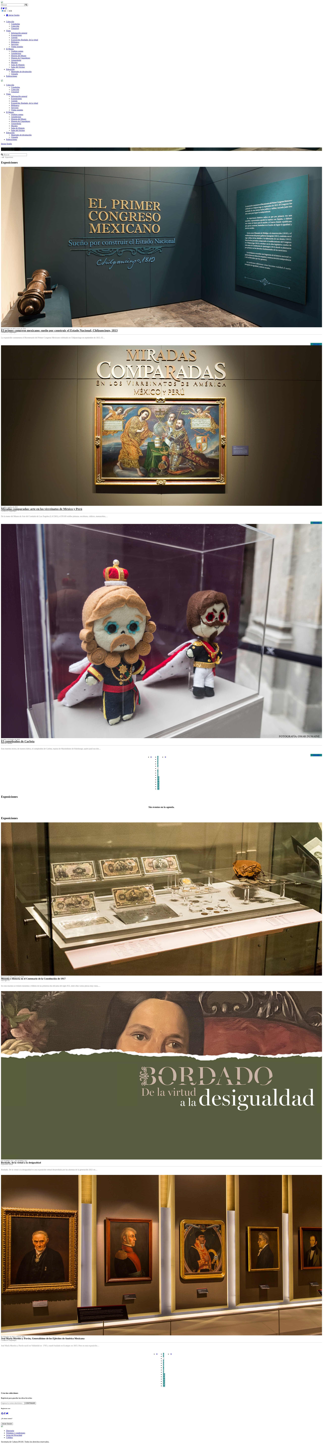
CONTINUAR (30, 1403)
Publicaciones (11, 76)
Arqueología (16, 60)
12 (158, 782)
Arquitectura (16, 53)
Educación (10, 69)
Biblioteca (15, 42)
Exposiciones (16, 35)
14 (158, 786)
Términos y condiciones (15, 1433)
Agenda (14, 37)
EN (10, 11)
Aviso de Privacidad (14, 1435)
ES (5, 11)
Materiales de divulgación (21, 72)
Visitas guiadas (17, 47)
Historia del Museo (18, 56)
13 (158, 784)
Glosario (14, 74)
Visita (8, 31)
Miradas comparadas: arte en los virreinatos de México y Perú (41, 509)
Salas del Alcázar (18, 67)
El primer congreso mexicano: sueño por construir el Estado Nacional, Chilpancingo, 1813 (59, 330)
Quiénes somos (17, 51)
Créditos (9, 1437)
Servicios (14, 44)
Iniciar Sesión (13, 15)
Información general (19, 33)
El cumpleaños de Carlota (17, 741)
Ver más (316, 344)
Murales (14, 62)
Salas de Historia (17, 65)
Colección (10, 22)
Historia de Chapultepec (20, 58)
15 (158, 789)
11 (158, 780)
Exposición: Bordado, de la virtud (24, 40)
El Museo (10, 49)
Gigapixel (15, 28)
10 (158, 777)
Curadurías (15, 24)
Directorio (10, 1431)
